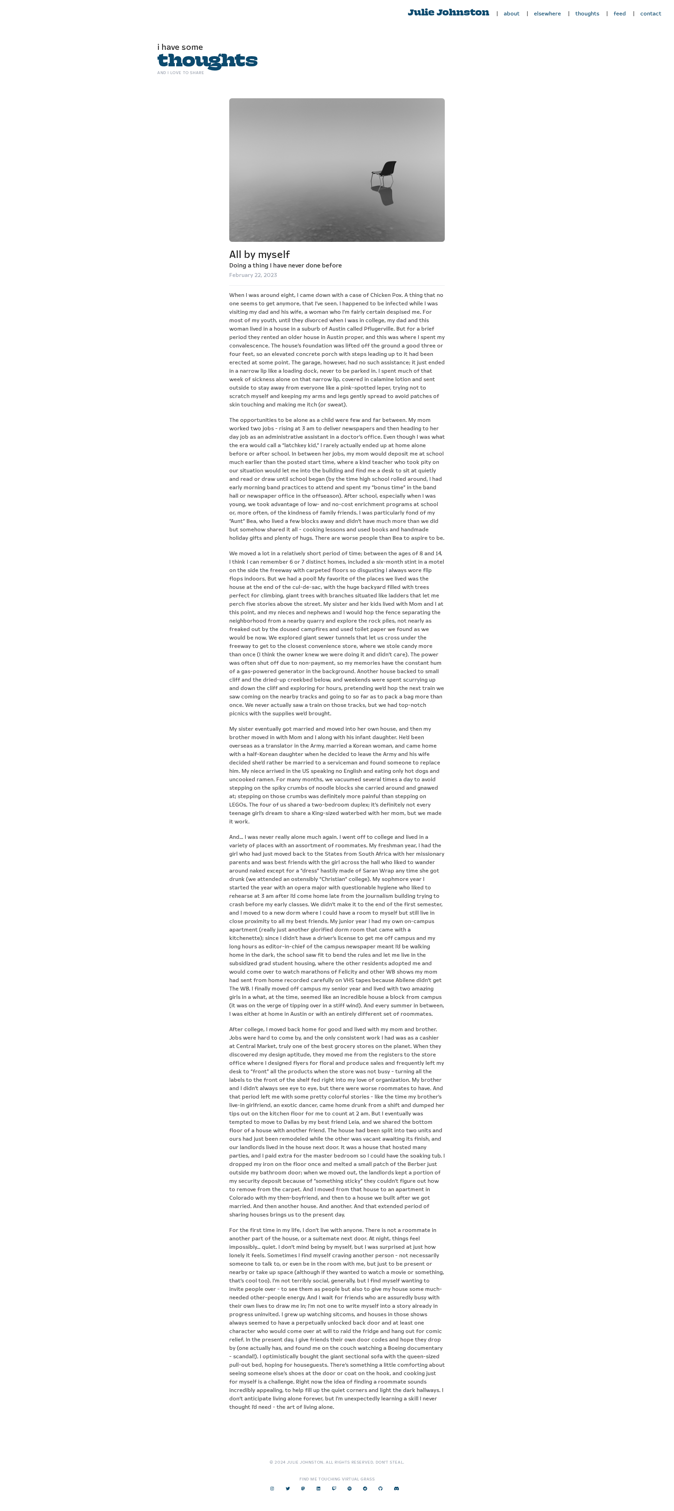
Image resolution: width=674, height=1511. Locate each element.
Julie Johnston (448, 13)
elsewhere (547, 13)
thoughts (587, 13)
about (512, 13)
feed (620, 13)
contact (650, 13)
